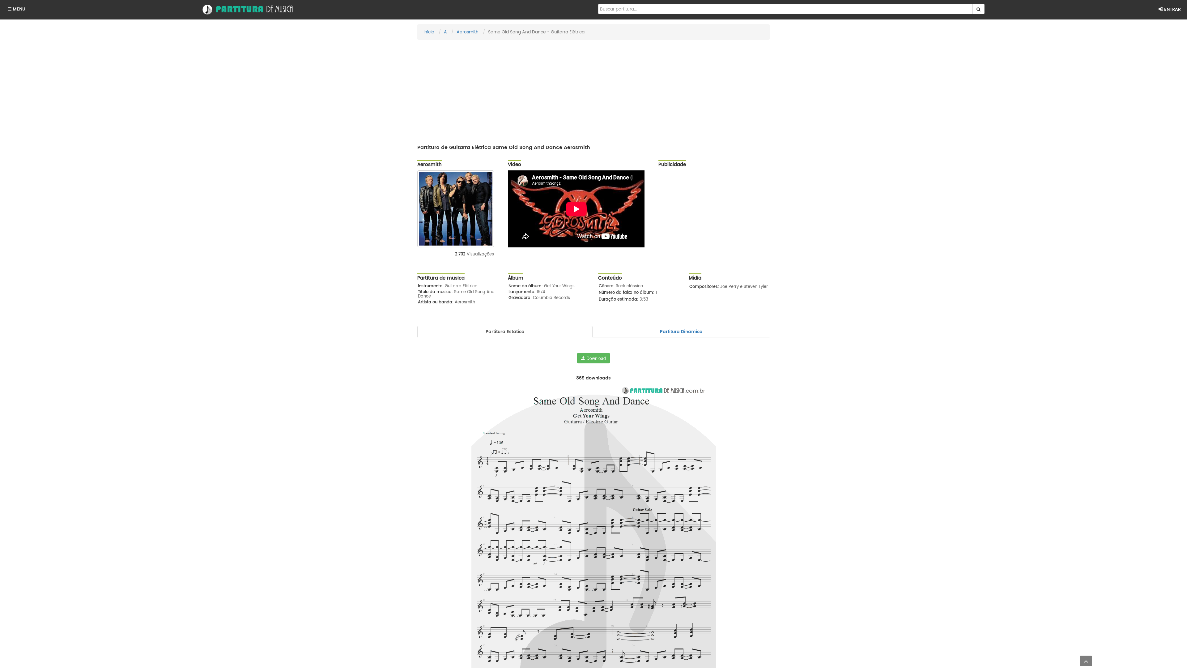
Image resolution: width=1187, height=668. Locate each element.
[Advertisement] (593, 89)
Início (428, 32)
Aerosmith (468, 32)
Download (595, 358)
